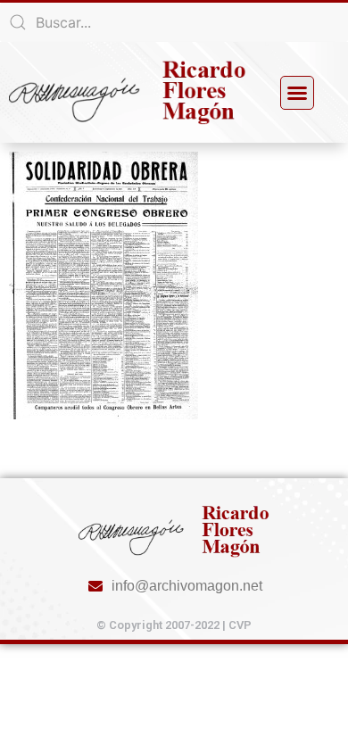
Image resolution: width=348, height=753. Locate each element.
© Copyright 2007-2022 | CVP (174, 625)
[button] (297, 93)
